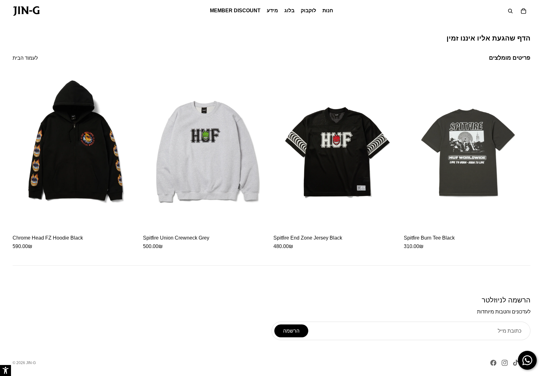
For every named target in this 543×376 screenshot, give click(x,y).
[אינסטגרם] (504, 363)
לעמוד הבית (25, 58)
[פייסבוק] (493, 363)
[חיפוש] (510, 11)
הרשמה (291, 331)
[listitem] (76, 161)
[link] (26, 11)
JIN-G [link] (31, 363)
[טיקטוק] (515, 363)
